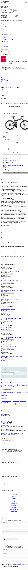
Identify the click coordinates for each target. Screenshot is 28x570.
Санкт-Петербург (14, 509)
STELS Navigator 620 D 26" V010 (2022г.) (11, 290)
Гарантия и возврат (8, 39)
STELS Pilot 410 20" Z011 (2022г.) (9, 280)
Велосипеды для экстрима (22, 385)
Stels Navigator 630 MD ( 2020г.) (9, 346)
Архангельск (14, 494)
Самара (14, 507)
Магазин (6, 46)
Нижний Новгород (14, 501)
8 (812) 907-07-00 (5, 51)
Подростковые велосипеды (7, 386)
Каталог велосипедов (5, 379)
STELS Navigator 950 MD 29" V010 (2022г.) (13, 165)
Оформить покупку (6, 469)
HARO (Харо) (14, 393)
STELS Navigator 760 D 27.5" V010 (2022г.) (12, 318)
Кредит (5, 37)
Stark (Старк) (16, 392)
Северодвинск (14, 511)
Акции (5, 43)
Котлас (14, 498)
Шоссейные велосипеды (18, 386)
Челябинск (14, 512)
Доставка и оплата (8, 34)
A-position (3, 443)
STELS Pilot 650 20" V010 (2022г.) (10, 271)
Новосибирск (14, 503)
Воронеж (14, 496)
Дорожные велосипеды (11, 385)
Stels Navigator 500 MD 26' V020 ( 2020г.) (11, 356)
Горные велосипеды (5, 382)
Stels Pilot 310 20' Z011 (7, 328)
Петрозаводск (14, 505)
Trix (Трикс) (21, 392)
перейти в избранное (7, 483)
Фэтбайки (12, 382)
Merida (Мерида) (20, 393)
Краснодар (14, 499)
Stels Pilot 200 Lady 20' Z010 (8, 309)
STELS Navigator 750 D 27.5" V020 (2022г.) (12, 337)
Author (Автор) (4, 392)
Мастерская (6, 41)
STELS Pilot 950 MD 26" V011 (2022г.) (12, 135)
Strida (6, 395)
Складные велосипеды (11, 384)
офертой (9, 429)
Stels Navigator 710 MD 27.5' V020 (10, 299)
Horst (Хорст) (8, 393)
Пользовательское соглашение (9, 434)
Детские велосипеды (18, 382)
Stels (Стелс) (10, 392)
